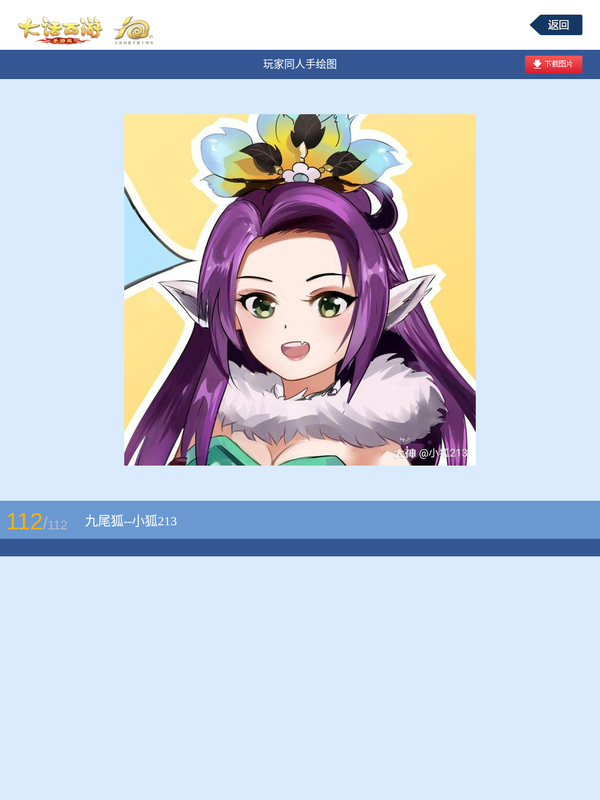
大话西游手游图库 (87, 25)
